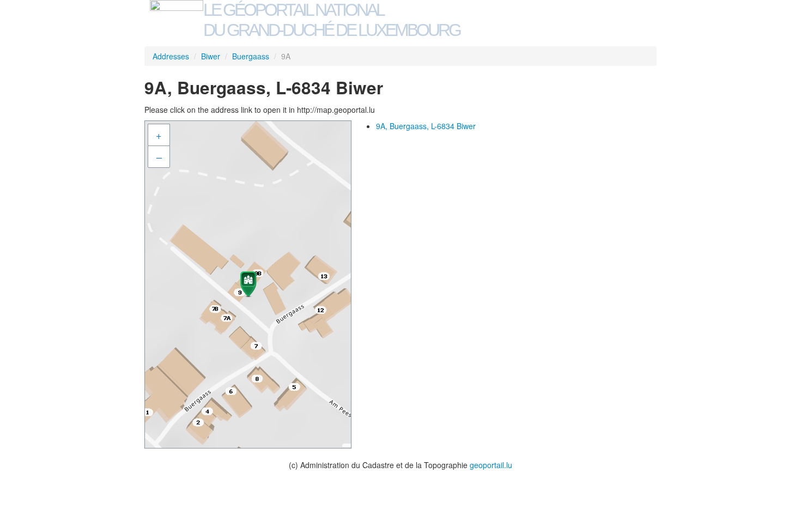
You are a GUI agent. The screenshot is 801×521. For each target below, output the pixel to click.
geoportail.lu (491, 464)
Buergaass (250, 56)
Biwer (210, 56)
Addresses (171, 56)
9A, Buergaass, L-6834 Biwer (426, 125)
